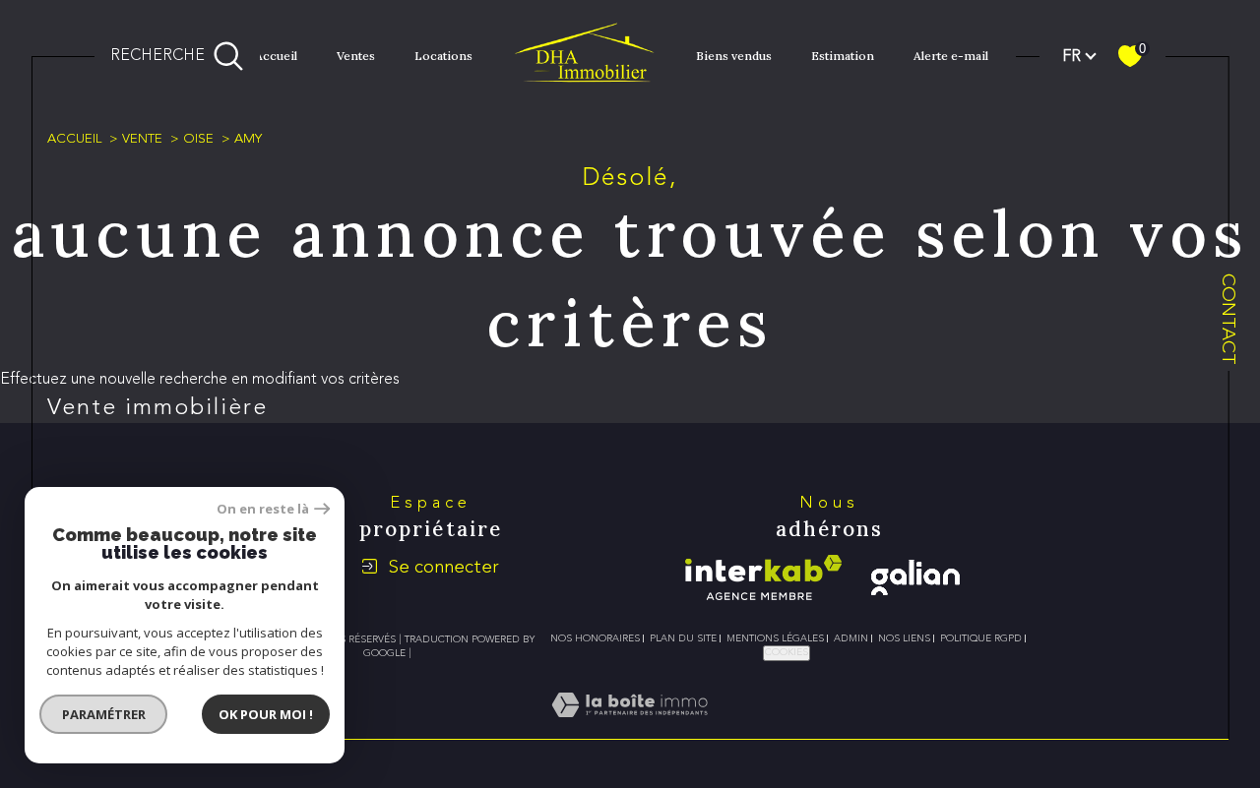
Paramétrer (104, 714)
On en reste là (263, 509)
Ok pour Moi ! (266, 714)
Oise (198, 138)
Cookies (786, 652)
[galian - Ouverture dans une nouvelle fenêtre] (915, 577)
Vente (142, 138)
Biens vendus (734, 55)
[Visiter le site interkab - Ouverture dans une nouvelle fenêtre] (763, 577)
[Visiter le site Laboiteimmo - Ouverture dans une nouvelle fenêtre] (629, 727)
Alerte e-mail (951, 55)
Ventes (356, 55)
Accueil (276, 55)
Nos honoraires (595, 638)
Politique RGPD (981, 638)
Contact (1229, 319)
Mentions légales (775, 638)
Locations (443, 55)
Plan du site (683, 638)
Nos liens (904, 638)
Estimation (842, 55)
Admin (851, 638)
